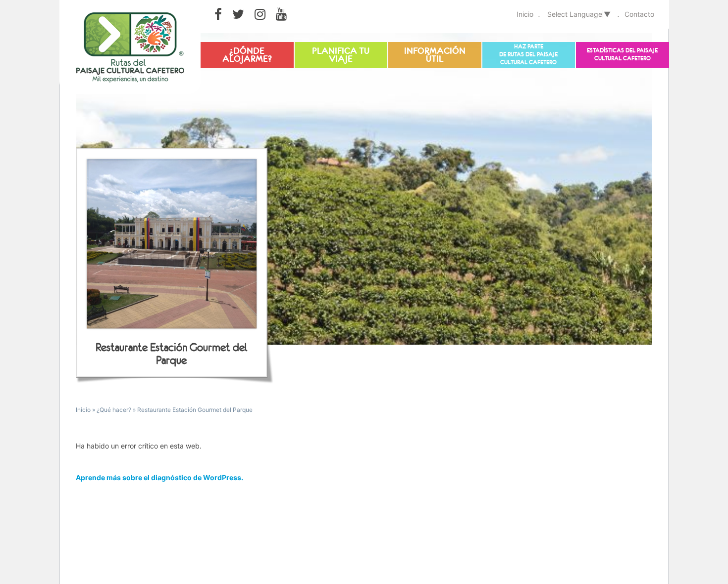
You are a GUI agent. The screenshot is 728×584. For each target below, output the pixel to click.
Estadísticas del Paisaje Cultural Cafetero (622, 54)
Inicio (525, 14)
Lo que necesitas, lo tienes (434, 51)
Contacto (639, 14)
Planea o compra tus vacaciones (340, 55)
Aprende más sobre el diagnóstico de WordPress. (159, 477)
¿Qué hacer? (114, 409)
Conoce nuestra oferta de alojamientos (247, 55)
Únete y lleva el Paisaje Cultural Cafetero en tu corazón (528, 53)
